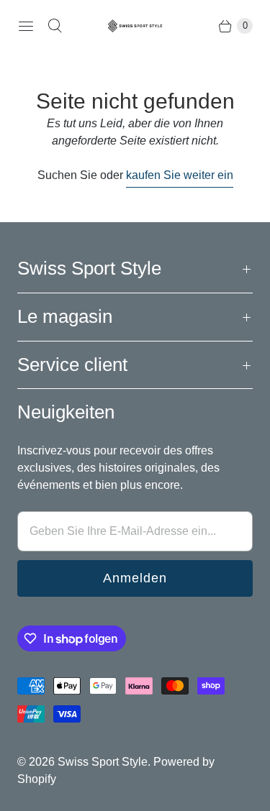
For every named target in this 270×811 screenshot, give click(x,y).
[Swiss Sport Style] (135, 25)
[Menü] (26, 26)
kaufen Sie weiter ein (179, 175)
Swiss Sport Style (103, 762)
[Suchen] (54, 26)
